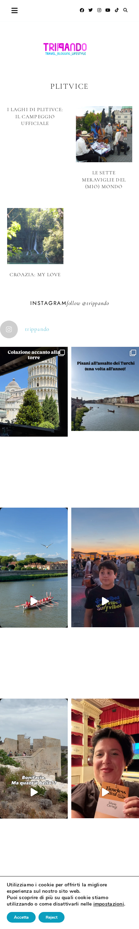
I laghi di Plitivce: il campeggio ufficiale (35, 116)
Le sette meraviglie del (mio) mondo (104, 180)
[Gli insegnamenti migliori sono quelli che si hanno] (105, 792)
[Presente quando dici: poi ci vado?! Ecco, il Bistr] (34, 425)
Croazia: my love (35, 275)
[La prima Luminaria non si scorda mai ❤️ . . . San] (105, 601)
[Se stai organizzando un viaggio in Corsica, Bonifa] (34, 792)
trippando (98, 303)
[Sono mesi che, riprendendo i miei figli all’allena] (34, 601)
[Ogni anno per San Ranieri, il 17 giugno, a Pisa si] (105, 423)
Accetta (21, 917)
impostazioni (108, 904)
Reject (51, 917)
